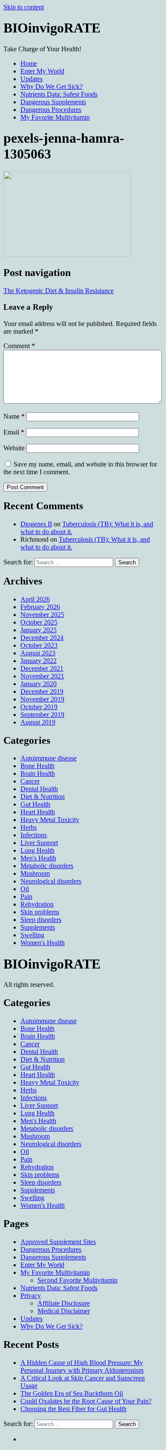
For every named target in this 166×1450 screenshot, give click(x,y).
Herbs (28, 827)
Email (13, 432)
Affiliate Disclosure (63, 1303)
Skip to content (23, 7)
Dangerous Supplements (53, 102)
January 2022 (38, 660)
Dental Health (39, 789)
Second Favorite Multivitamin (77, 1280)
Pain (26, 896)
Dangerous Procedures (50, 109)
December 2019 (41, 691)
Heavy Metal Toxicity (49, 819)
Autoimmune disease (48, 758)
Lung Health (37, 850)
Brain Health (37, 773)
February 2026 (40, 607)
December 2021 (41, 668)
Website (14, 448)
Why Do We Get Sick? (51, 86)
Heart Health (37, 812)
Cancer (30, 781)
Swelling (32, 935)
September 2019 (42, 714)
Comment (19, 345)
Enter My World (42, 71)
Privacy (30, 1295)
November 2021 (42, 676)
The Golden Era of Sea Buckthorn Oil (71, 1393)
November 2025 (42, 614)
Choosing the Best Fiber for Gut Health (73, 1408)
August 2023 (37, 653)
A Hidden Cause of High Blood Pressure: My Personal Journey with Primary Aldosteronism (81, 1366)
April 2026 (35, 599)
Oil (24, 888)
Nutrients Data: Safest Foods (58, 94)
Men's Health (38, 858)
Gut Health (35, 804)
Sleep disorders (40, 919)
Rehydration (37, 904)
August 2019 (37, 722)
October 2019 (38, 706)
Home (28, 63)
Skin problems (39, 912)
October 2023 (38, 645)
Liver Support (39, 842)
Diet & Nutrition (42, 796)
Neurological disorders (50, 881)
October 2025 (38, 622)
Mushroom (35, 873)
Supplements (37, 927)
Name (14, 416)
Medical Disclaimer (63, 1311)
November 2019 (42, 699)
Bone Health (37, 765)
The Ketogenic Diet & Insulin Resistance (58, 290)
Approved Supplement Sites (58, 1241)
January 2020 (38, 683)
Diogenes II (36, 524)
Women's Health (42, 942)
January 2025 (38, 630)
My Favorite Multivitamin (55, 117)
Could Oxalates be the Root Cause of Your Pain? (86, 1401)
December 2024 (41, 637)
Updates (31, 78)
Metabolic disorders (46, 865)
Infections (33, 835)
